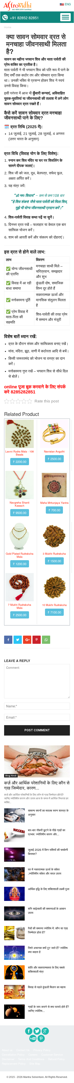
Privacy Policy (42, 1050)
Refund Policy (56, 1059)
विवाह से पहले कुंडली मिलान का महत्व (47, 987)
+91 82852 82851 (23, 17)
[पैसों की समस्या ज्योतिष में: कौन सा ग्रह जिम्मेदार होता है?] (14, 933)
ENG (67, 4)
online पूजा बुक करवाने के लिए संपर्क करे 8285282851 (35, 389)
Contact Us (23, 1050)
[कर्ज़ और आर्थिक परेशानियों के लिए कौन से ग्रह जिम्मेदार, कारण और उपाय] (37, 761)
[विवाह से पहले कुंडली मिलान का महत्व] (14, 992)
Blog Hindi (10, 775)
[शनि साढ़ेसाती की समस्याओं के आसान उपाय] (14, 913)
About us (7, 1050)
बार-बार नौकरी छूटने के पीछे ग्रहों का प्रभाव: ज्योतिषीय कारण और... (46, 832)
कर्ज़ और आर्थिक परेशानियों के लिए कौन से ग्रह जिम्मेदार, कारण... (36, 785)
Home (7, 27)
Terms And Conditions (31, 1059)
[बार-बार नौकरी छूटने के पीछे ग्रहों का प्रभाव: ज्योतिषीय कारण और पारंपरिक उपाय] (14, 835)
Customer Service (52, 1054)
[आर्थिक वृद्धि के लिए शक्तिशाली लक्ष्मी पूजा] (14, 894)
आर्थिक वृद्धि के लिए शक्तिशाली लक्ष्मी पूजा (48, 889)
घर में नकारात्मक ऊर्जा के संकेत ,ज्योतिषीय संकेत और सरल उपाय (44, 871)
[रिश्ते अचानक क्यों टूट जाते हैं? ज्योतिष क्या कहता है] (14, 953)
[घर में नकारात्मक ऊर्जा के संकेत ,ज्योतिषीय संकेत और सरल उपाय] (14, 874)
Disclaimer (8, 1059)
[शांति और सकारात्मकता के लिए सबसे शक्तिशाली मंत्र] (14, 972)
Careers (33, 1054)
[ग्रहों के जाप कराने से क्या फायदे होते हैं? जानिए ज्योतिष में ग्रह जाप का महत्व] (14, 1012)
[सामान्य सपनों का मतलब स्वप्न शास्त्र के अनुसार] (14, 815)
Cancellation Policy (13, 1054)
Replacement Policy (14, 1063)
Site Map (34, 1063)
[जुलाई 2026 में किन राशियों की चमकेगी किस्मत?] (14, 855)
